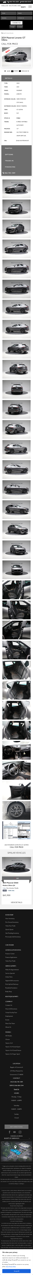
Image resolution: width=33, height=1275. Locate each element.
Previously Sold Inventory (13, 937)
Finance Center (10, 953)
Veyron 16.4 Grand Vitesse (13, 1050)
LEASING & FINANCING (13, 950)
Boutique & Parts (11, 996)
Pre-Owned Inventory (11, 922)
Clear (19, 27)
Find (12, 27)
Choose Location (16, 1136)
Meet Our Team (10, 1023)
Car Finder (9, 945)
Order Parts (8, 977)
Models (8, 1032)
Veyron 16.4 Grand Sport (12, 1047)
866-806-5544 (19, 1085)
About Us (8, 1027)
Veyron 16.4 (9, 1043)
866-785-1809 (19, 1082)
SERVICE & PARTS (10, 966)
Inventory (9, 915)
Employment (9, 1016)
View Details (16, 902)
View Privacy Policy (11, 1266)
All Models (8, 1036)
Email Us (16, 1089)
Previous (2, 880)
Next (31, 880)
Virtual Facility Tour (11, 1012)
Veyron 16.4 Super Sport (12, 1054)
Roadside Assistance (11, 988)
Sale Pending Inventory (12, 933)
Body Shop (8, 991)
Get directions (16, 1127)
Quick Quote (9, 929)
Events (7, 1020)
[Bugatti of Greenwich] (11, 6)
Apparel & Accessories (12, 980)
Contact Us (16, 23)
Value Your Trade (10, 926)
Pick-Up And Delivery (11, 984)
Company (8, 1001)
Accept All (16, 1271)
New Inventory (9, 918)
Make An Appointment (12, 969)
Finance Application (11, 957)
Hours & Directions (11, 1009)
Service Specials (10, 973)
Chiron (7, 1039)
